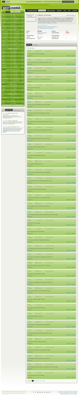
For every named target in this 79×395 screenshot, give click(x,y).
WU (7, 95)
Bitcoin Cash (7, 18)
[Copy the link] (74, 51)
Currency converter (64, 393)
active (48, 22)
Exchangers (42, 10)
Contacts (74, 10)
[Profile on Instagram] (37, 392)
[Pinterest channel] (49, 392)
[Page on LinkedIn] (40, 392)
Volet (7, 54)
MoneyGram (7, 97)
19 (38, 380)
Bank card (7, 71)
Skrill (7, 58)
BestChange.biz (6, 130)
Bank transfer (7, 78)
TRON (7, 41)
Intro (65, 10)
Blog (62, 391)
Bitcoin (7, 16)
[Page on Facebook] (35, 392)
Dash (7, 30)
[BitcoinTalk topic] (42, 392)
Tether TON (7, 37)
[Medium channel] (47, 392)
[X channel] (33, 392)
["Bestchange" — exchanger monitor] (13, 6)
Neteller (7, 61)
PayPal (7, 50)
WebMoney (7, 65)
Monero (7, 26)
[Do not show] (76, 1)
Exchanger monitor (32, 10)
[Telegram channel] (44, 392)
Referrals (59, 10)
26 (36, 380)
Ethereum (7, 20)
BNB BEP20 (7, 43)
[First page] (44, 381)
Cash (7, 101)
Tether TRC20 (7, 33)
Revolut (7, 86)
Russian (71, 391)
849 (67, 31)
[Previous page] (42, 381)
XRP (7, 24)
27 (34, 380)
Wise (7, 90)
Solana (7, 44)
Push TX (75, 393)
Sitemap (75, 391)
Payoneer (7, 67)
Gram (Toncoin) (7, 46)
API (72, 393)
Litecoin (7, 22)
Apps (70, 393)
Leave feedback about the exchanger (45, 28)
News (59, 391)
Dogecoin (7, 28)
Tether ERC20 (7, 31)
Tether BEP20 (7, 35)
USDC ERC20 (7, 39)
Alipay (7, 63)
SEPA (7, 82)
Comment (68, 55)
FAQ (69, 10)
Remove (73, 55)
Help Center (66, 391)
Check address (51, 10)
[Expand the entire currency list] (13, 105)
